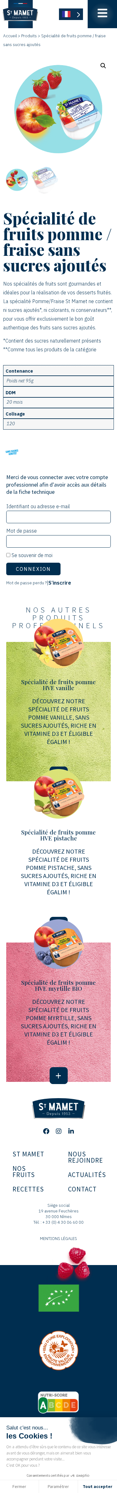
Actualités (87, 1174)
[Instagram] (58, 1131)
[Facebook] (46, 1131)
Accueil (10, 36)
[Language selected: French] (71, 14)
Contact (82, 1189)
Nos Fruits (23, 1171)
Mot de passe (21, 531)
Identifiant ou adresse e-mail (38, 506)
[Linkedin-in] (71, 1131)
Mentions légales (58, 1238)
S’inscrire (59, 583)
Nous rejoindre (85, 1157)
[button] (103, 65)
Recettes (28, 1189)
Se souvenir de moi (31, 555)
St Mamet (28, 1154)
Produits (29, 36)
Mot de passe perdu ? (26, 583)
